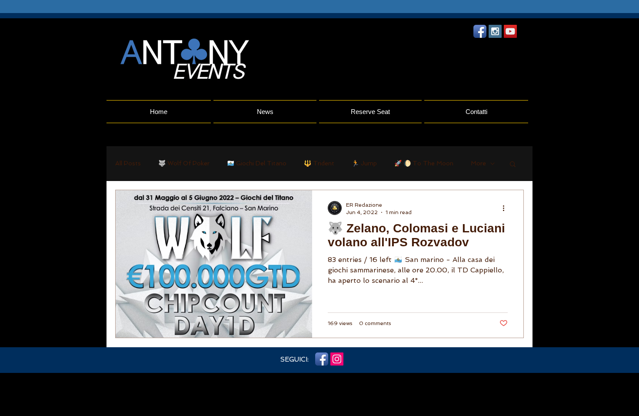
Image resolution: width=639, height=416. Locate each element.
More (478, 163)
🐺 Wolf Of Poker (184, 163)
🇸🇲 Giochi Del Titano (256, 163)
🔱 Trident (319, 163)
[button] (513, 164)
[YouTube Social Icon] (510, 31)
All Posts (128, 163)
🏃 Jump (364, 163)
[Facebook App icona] (479, 31)
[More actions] (506, 208)
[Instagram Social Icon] (495, 31)
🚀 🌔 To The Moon (423, 163)
